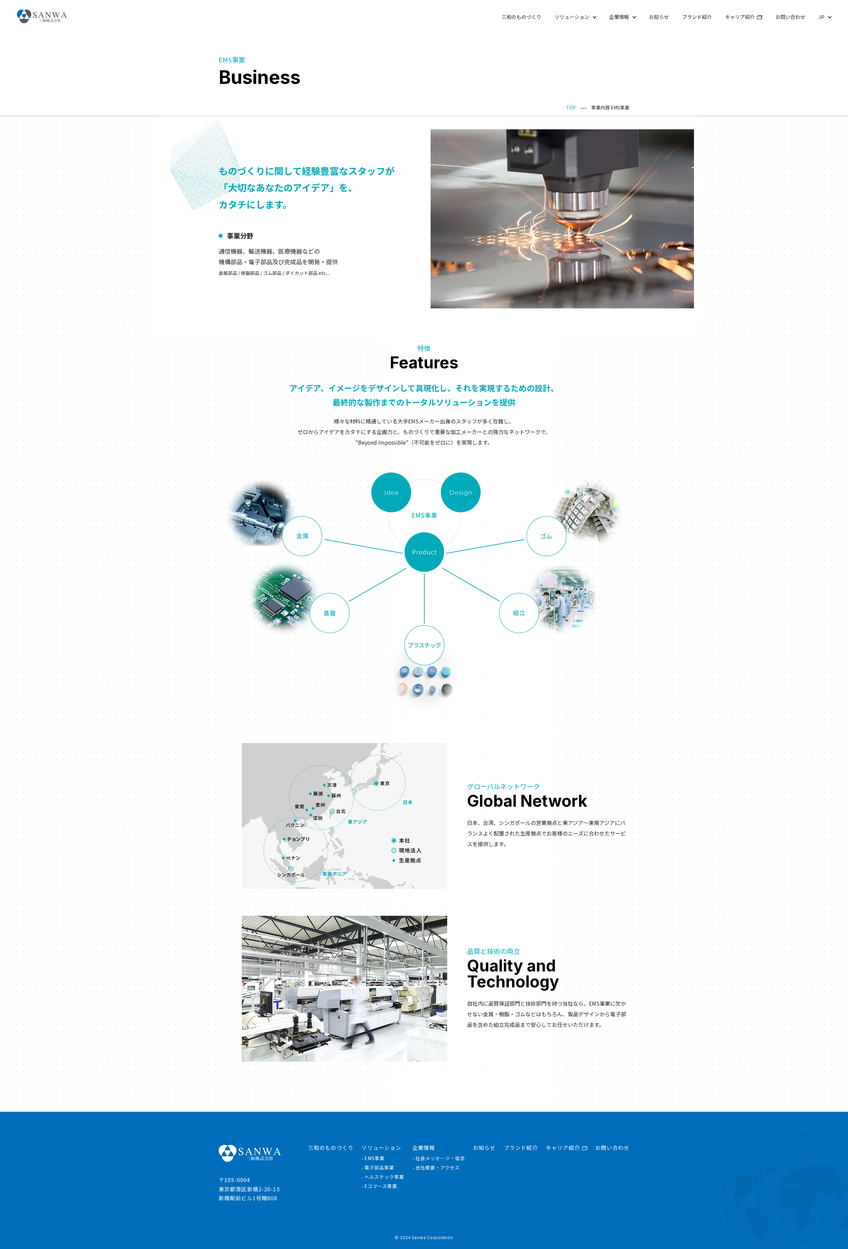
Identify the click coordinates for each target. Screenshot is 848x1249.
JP (821, 16)
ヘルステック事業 (384, 1176)
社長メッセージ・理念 (440, 1158)
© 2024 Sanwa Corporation (424, 1237)
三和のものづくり (521, 16)
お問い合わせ (790, 16)
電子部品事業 (379, 1167)
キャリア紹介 (740, 16)
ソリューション (572, 16)
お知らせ (659, 16)
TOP (571, 107)
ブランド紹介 (697, 16)
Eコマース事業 (380, 1186)
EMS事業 (374, 1158)
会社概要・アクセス (437, 1167)
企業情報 (619, 16)
